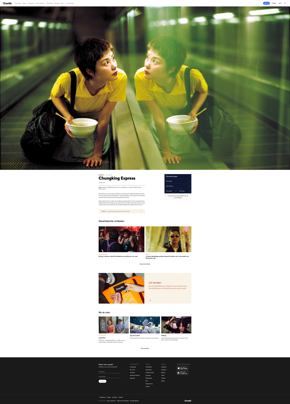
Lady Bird (102, 338)
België (108, 397)
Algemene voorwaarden (123, 400)
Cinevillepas (18, 3)
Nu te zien (132, 369)
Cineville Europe (150, 372)
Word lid (266, 3)
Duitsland (114, 397)
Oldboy (163, 336)
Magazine (56, 3)
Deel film (103, 182)
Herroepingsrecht (134, 400)
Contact (148, 386)
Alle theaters (169, 186)
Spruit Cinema (135, 336)
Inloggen (274, 3)
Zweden (121, 397)
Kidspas (24, 3)
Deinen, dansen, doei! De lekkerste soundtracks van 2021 (118, 256)
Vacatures (148, 375)
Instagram (163, 367)
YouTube (163, 378)
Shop (62, 3)
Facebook (163, 369)
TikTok (162, 375)
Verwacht (132, 372)
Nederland (103, 397)
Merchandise (149, 378)
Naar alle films (145, 348)
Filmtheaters (50, 3)
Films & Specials (40, 3)
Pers (147, 381)
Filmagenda (31, 3)
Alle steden (169, 181)
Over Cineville (69, 3)
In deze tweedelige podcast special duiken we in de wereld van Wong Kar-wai (167, 257)
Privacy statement (111, 400)
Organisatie (149, 369)
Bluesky (163, 372)
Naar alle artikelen (145, 264)
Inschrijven (102, 381)
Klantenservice (149, 383)
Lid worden (155, 282)
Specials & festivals (134, 375)
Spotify (163, 381)
